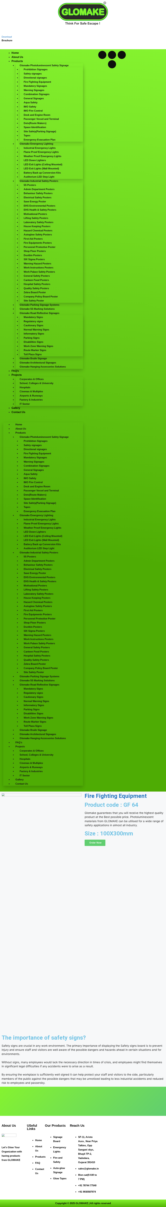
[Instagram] (122, 55)
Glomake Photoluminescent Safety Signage (44, 65)
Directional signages (35, 77)
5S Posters (30, 185)
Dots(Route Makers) (35, 123)
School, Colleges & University (36, 383)
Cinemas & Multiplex (31, 391)
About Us (17, 57)
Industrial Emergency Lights (40, 148)
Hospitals (25, 387)
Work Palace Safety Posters (39, 271)
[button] (43, 420)
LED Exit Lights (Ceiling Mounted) (43, 164)
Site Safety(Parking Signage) (40, 131)
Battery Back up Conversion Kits (42, 172)
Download (7, 36)
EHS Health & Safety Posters (40, 209)
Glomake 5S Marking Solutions (37, 308)
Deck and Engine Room (37, 114)
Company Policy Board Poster (41, 296)
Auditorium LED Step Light (39, 176)
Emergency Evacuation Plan (39, 139)
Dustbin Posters (33, 255)
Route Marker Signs (35, 350)
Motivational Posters (35, 214)
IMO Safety (30, 106)
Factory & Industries (31, 399)
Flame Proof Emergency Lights (41, 152)
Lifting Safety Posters (36, 218)
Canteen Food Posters (36, 280)
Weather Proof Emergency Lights (42, 156)
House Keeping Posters (37, 226)
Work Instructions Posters (38, 267)
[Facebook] (112, 55)
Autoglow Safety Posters (38, 234)
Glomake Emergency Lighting (36, 143)
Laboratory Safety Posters (38, 222)
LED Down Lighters (35, 160)
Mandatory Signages (35, 86)
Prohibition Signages (35, 69)
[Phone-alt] (112, 64)
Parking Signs (32, 337)
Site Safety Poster (34, 300)
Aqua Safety (30, 102)
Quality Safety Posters (36, 288)
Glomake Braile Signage (33, 358)
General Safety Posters (37, 275)
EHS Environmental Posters (39, 205)
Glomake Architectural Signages (38, 362)
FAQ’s (15, 370)
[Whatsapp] (102, 55)
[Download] (4, 30)
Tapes (27, 135)
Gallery (16, 408)
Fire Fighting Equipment (37, 81)
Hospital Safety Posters (37, 284)
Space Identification (35, 127)
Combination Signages (36, 94)
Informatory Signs (34, 333)
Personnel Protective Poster (39, 247)
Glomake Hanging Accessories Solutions (43, 366)
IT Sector (25, 403)
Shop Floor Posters (35, 251)
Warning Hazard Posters (37, 263)
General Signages (34, 98)
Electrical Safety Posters (37, 197)
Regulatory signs (33, 321)
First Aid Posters (33, 238)
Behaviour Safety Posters (38, 193)
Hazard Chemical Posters (38, 230)
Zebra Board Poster (35, 292)
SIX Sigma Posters (34, 259)
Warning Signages (34, 90)
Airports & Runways (31, 395)
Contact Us (18, 412)
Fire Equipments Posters (38, 242)
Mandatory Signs (33, 317)
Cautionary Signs (33, 325)
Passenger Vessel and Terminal (41, 119)
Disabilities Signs (33, 341)
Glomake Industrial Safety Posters (39, 181)
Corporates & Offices (32, 379)
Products (17, 61)
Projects (17, 375)
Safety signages (33, 73)
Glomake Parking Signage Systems (39, 304)
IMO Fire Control (33, 110)
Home (15, 52)
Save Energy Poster (35, 201)
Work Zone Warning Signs (38, 346)
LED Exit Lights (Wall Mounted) (41, 168)
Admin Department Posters (39, 189)
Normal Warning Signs (36, 329)
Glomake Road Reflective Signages (39, 313)
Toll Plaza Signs (33, 354)
